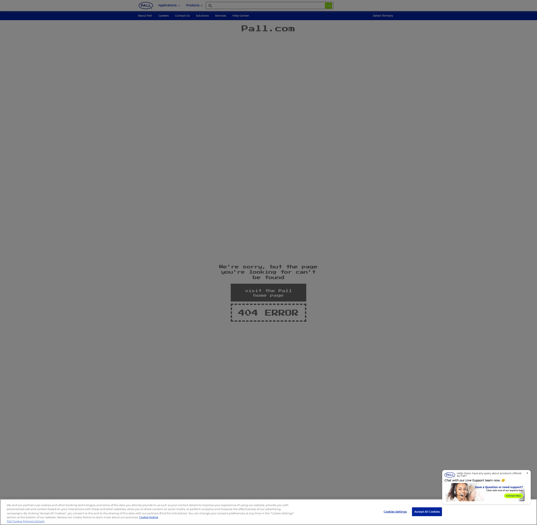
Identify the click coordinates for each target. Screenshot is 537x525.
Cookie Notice (148, 517)
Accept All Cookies (427, 511)
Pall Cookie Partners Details (25, 521)
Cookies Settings (395, 511)
